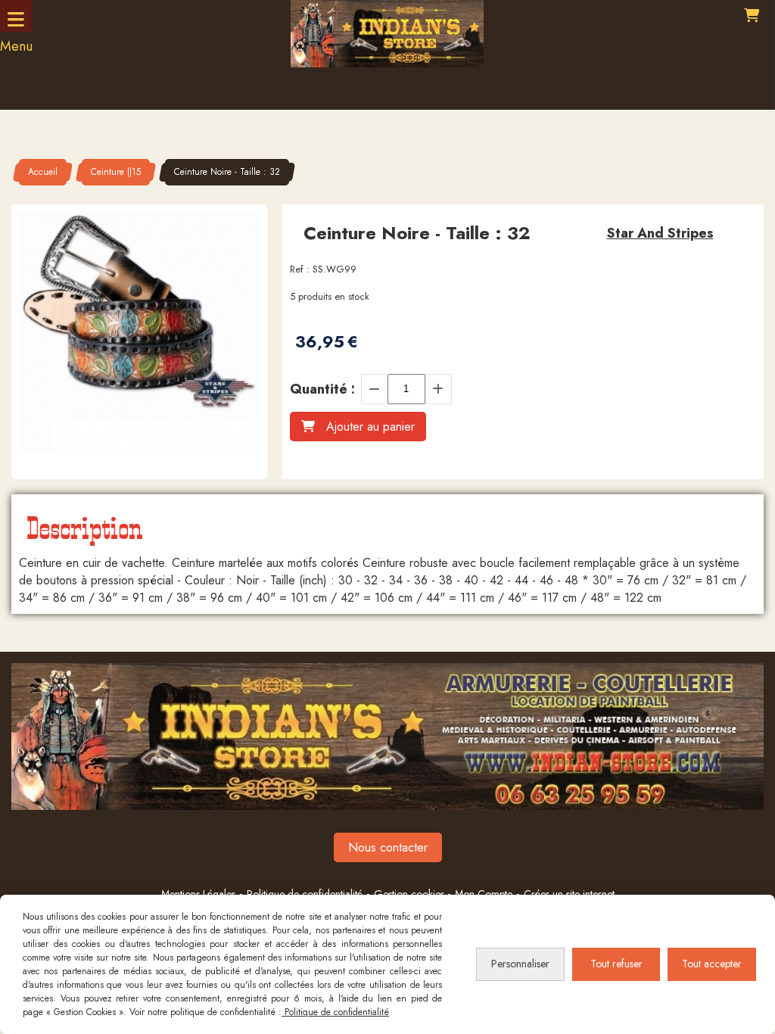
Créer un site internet (569, 894)
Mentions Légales (198, 894)
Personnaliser (520, 963)
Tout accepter (712, 963)
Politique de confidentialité (305, 894)
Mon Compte (483, 894)
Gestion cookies (410, 894)
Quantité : (322, 389)
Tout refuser (616, 963)
